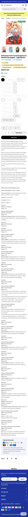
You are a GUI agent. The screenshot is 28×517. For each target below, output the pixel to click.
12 (10, 128)
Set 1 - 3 (5, 128)
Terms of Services (20, 483)
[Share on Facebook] (7, 458)
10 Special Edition (8, 112)
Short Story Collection (8, 120)
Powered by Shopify (15, 514)
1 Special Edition (11, 80)
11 (15, 112)
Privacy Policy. (4, 484)
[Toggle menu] (2, 5)
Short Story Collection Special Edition (12, 124)
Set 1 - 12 (17, 128)
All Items (8, 18)
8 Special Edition (7, 104)
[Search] (25, 9)
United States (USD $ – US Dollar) (11, 504)
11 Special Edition (8, 116)
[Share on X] (11, 458)
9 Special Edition (7, 108)
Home (2, 18)
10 (15, 108)
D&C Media (8, 59)
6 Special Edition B (21, 96)
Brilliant (17, 116)
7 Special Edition (12, 100)
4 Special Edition (7, 88)
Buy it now (14, 137)
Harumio (7, 514)
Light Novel (19, 59)
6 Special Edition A (8, 96)
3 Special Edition (7, 84)
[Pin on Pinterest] (16, 458)
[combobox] (14, 9)
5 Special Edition (7, 92)
